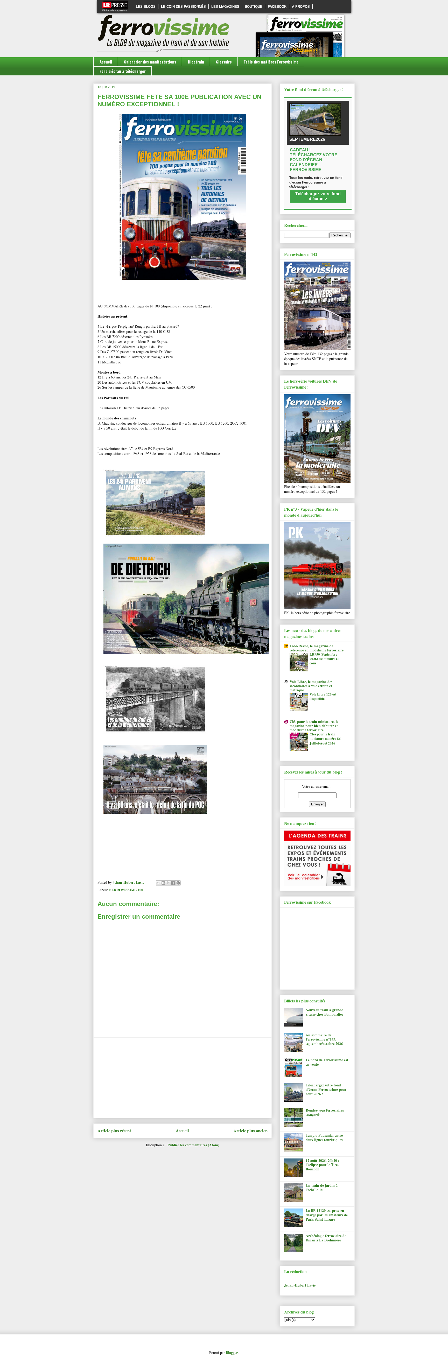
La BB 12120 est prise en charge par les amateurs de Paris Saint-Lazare (327, 1215)
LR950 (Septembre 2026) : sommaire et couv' (324, 659)
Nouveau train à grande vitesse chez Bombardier (324, 1012)
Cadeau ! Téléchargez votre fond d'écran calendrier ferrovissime (313, 160)
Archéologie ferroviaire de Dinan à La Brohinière (326, 1238)
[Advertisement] (182, 1078)
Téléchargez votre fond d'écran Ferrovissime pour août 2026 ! (326, 1089)
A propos (301, 7)
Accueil (106, 62)
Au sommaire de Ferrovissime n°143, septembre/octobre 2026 (324, 1039)
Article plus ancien (250, 1130)
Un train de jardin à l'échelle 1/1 (322, 1187)
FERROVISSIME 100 (126, 890)
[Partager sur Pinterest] (178, 883)
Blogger (232, 1352)
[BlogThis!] (163, 883)
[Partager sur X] (168, 883)
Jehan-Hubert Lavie (300, 1285)
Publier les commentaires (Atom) (193, 1145)
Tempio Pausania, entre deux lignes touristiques (324, 1137)
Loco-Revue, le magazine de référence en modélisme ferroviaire (317, 648)
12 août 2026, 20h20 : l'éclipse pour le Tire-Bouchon (322, 1165)
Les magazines (225, 7)
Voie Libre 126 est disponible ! (323, 696)
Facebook (277, 7)
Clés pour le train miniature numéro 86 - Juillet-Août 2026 (326, 739)
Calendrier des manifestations (150, 62)
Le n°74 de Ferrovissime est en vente (327, 1062)
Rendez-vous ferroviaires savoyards (325, 1112)
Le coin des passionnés (183, 7)
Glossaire (224, 62)
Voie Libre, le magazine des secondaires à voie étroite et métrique (311, 686)
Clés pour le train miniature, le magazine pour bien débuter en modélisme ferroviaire (314, 726)
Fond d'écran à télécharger (123, 71)
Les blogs (146, 7)
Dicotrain (196, 62)
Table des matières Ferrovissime (271, 62)
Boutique (253, 7)
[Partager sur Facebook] (173, 883)
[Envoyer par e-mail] (158, 883)
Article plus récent (114, 1130)
